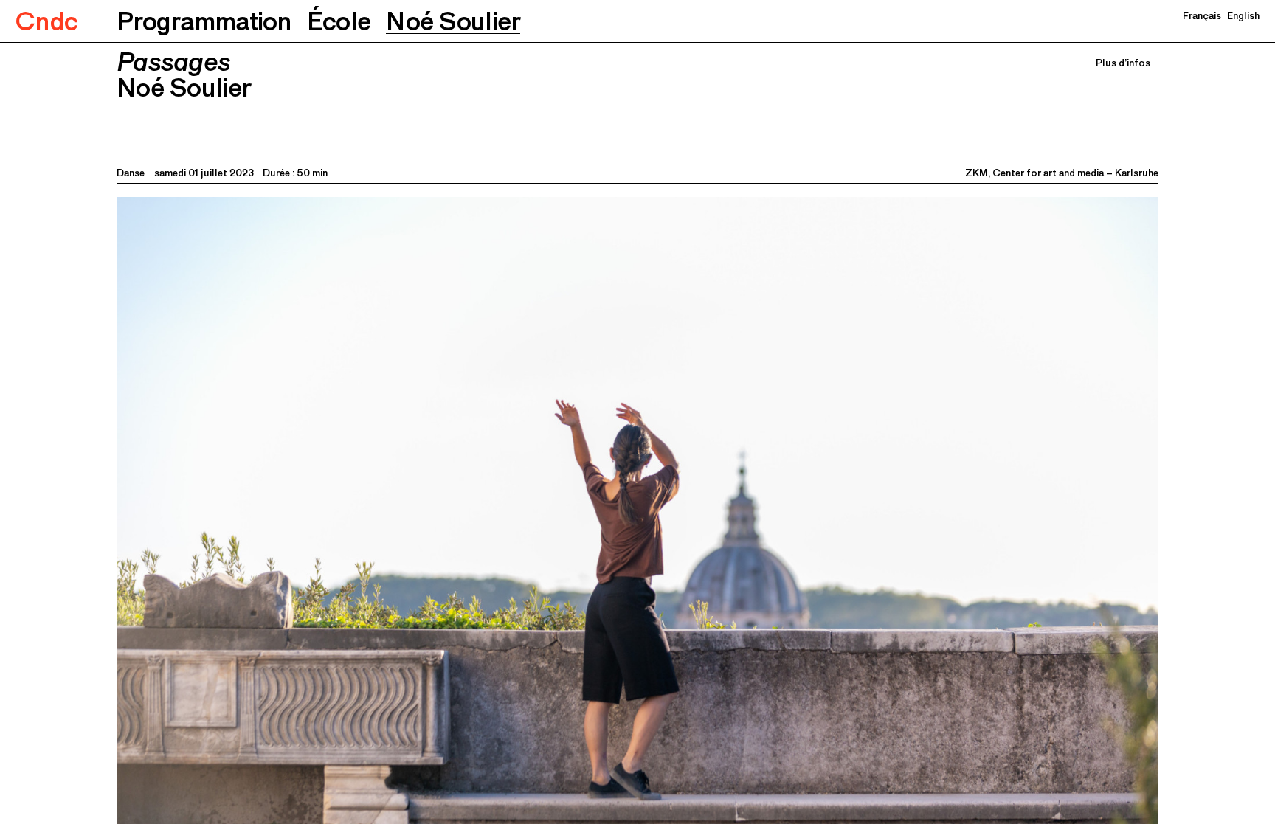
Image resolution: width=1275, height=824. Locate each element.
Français (1202, 15)
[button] (204, 21)
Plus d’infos (1123, 63)
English (1243, 15)
